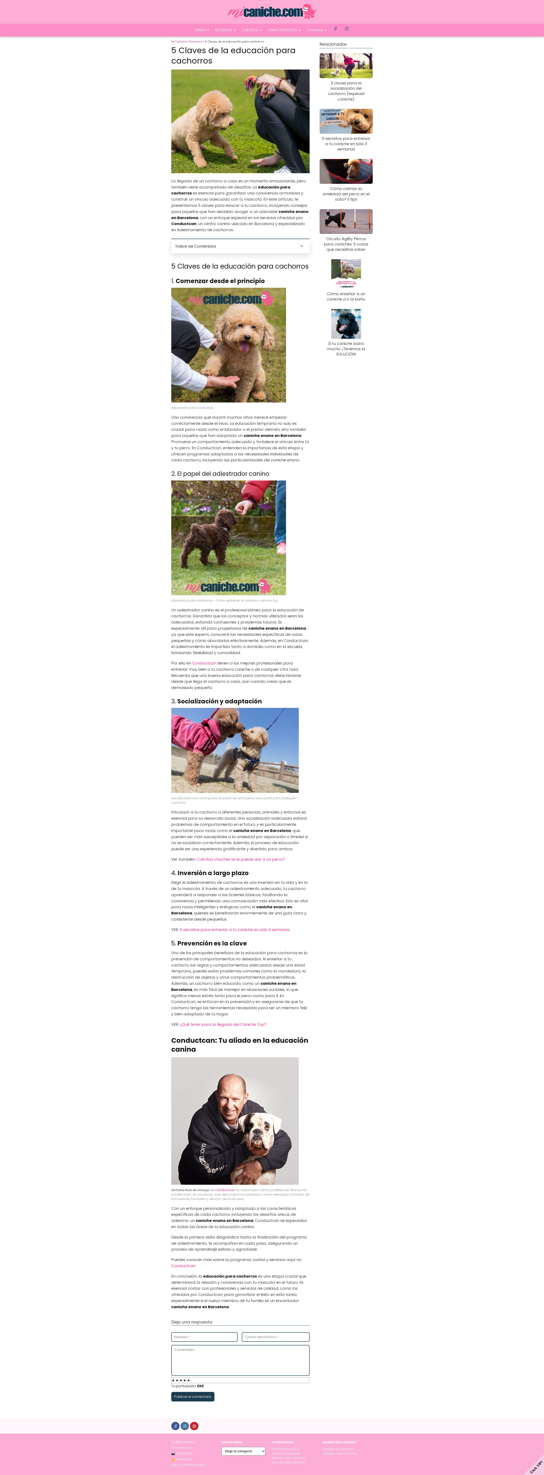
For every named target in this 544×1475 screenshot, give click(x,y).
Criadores (315, 30)
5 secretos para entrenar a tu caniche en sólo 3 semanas (235, 929)
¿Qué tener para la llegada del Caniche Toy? (223, 1024)
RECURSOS (223, 30)
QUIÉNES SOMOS (183, 1442)
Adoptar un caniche (337, 1449)
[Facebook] (175, 1426)
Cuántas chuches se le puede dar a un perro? (241, 859)
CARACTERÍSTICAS (282, 30)
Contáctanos (181, 1448)
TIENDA (200, 30)
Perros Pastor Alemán (288, 1462)
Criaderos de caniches (339, 1453)
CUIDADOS (250, 30)
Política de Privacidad (187, 1465)
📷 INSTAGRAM (181, 1453)
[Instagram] (185, 1426)
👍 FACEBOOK (181, 1459)
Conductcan (204, 663)
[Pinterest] (194, 1426)
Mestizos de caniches (288, 1458)
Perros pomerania (286, 1453)
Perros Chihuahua (285, 1449)
